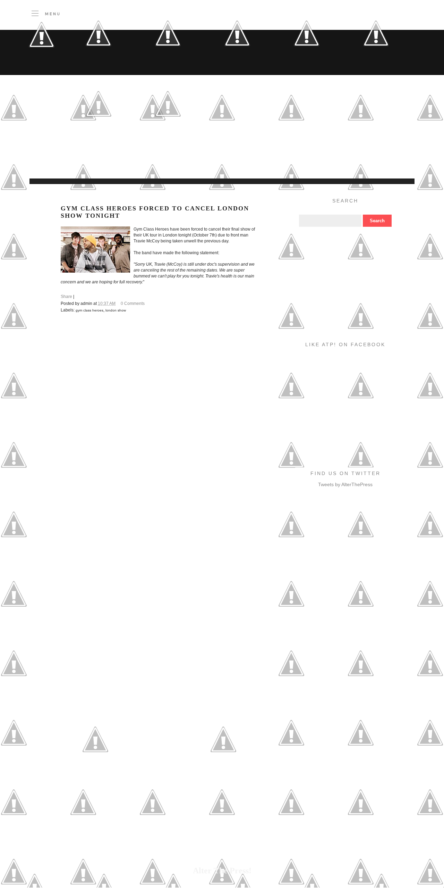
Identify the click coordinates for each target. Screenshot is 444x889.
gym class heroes (89, 310)
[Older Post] (223, 772)
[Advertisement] (171, 161)
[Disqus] (159, 414)
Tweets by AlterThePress (345, 484)
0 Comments (133, 303)
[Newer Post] (95, 772)
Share (66, 296)
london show (115, 310)
